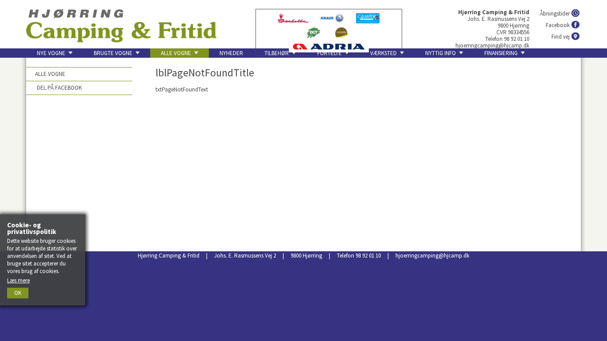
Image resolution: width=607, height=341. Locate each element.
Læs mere (18, 280)
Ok (17, 293)
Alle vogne (50, 74)
